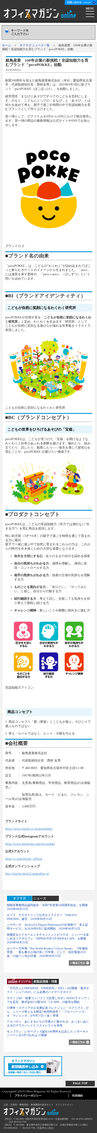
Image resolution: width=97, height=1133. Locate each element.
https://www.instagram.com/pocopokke (30, 844)
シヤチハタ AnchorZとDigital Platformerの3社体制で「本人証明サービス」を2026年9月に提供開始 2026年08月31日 (47, 926)
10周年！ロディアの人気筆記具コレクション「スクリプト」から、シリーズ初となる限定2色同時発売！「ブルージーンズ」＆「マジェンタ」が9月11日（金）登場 (48, 1011)
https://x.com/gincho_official (23, 858)
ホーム (6, 45)
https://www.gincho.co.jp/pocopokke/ (29, 828)
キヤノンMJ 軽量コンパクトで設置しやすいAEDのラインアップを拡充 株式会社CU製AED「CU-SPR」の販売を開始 (48, 1000)
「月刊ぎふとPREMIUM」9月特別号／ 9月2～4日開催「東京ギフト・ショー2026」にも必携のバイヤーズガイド (48, 990)
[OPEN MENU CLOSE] (90, 13)
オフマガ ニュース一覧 (35, 45)
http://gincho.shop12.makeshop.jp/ (27, 873)
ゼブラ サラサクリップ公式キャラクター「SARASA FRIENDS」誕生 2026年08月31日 (41, 917)
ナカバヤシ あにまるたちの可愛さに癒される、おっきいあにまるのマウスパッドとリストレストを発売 (48, 1023)
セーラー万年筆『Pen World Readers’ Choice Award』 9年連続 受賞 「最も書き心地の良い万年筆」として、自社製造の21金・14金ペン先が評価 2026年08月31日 (47, 952)
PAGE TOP (80, 1083)
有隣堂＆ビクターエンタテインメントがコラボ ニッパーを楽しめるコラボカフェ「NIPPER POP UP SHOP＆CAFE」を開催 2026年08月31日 (48, 938)
